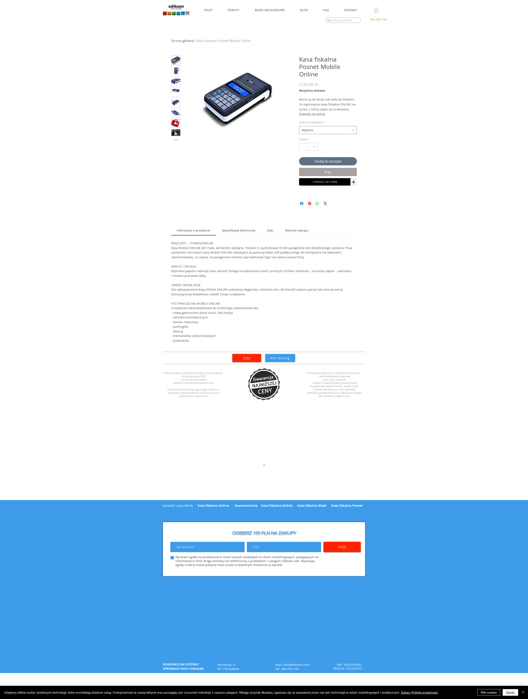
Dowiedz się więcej (312, 114)
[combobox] (328, 130)
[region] (264, 384)
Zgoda (510, 692)
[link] (377, 10)
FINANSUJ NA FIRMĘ (325, 181)
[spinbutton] (308, 146)
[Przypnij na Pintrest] (309, 203)
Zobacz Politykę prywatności (419, 692)
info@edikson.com (296, 665)
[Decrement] (302, 146)
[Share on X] (325, 203)
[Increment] (314, 146)
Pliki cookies (489, 692)
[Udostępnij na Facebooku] (301, 203)
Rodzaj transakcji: (312, 122)
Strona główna (182, 41)
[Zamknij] (523, 692)
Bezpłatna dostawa (312, 90)
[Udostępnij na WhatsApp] (317, 203)
